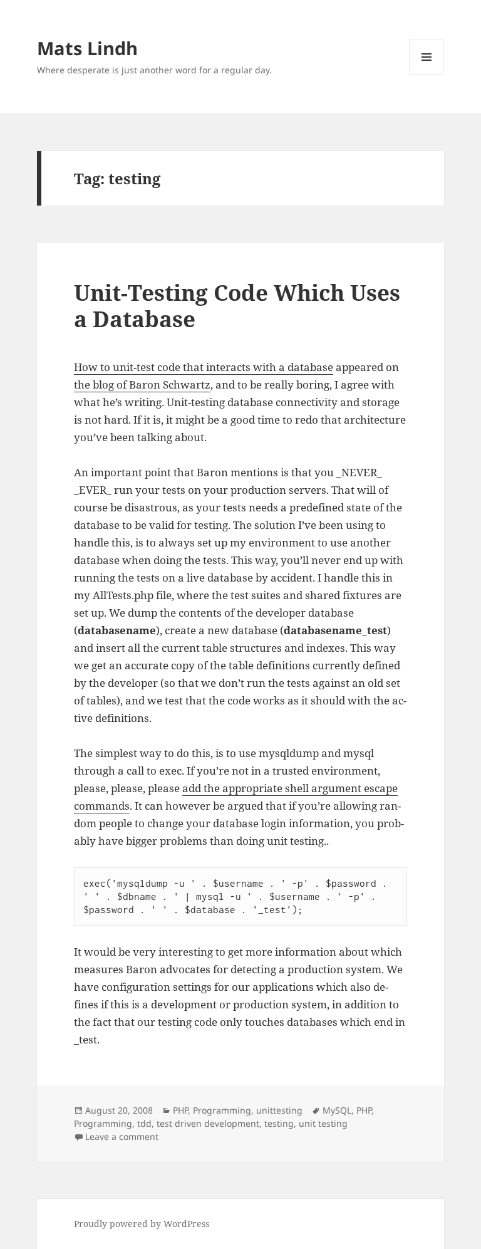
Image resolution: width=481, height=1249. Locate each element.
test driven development (208, 1123)
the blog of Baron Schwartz (142, 384)
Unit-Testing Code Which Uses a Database (237, 305)
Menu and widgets (427, 74)
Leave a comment (121, 1136)
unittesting (279, 1110)
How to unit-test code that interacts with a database (203, 367)
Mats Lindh (87, 48)
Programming (222, 1110)
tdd (144, 1123)
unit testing (323, 1123)
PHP (180, 1110)
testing (279, 1123)
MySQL (337, 1110)
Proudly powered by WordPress (141, 1224)
